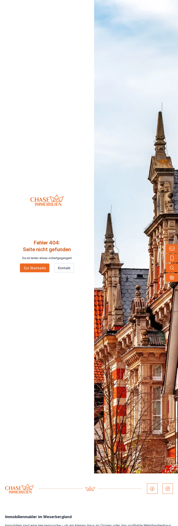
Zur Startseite (35, 268)
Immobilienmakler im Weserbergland (38, 516)
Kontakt (64, 268)
